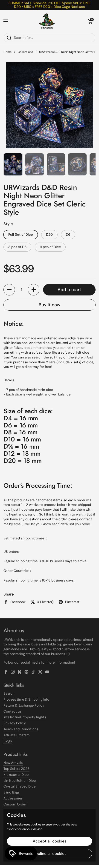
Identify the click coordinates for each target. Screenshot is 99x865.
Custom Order (14, 804)
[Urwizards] (46, 21)
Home (7, 52)
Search (9, 693)
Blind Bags (11, 792)
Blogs (7, 741)
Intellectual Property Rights (24, 717)
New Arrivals (13, 762)
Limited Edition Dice (19, 780)
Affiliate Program (16, 735)
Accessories (13, 798)
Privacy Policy (14, 723)
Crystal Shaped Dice (19, 786)
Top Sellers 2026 (16, 768)
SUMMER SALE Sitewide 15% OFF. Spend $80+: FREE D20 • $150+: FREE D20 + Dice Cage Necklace (49, 5)
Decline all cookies (50, 853)
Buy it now (49, 305)
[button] (90, 21)
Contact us (12, 711)
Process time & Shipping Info (26, 699)
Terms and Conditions (20, 729)
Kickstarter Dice (16, 774)
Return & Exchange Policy (23, 705)
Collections (25, 52)
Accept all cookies (50, 841)
